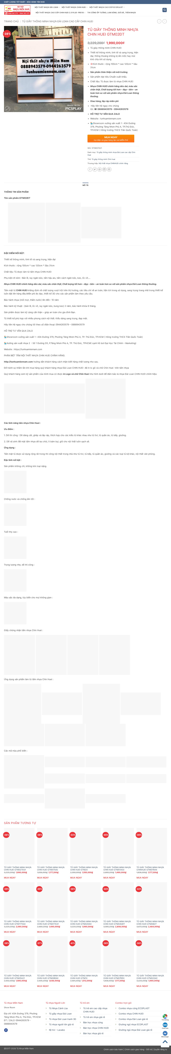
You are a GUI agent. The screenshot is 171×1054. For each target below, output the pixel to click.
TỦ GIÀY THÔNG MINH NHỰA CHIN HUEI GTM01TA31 (51, 922)
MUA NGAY (10, 877)
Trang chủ (11, 21)
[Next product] (159, 21)
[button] (164, 10)
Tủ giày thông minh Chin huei (103, 159)
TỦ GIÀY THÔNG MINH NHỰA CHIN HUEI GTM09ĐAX (51, 976)
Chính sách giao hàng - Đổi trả (138, 1049)
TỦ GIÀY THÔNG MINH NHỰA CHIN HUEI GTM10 (84, 976)
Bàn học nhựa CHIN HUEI (96, 1028)
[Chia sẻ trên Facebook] (90, 169)
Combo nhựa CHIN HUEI (131, 1013)
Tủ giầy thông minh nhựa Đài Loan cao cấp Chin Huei (57, 21)
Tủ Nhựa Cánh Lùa (58, 1008)
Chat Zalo (165, 1028)
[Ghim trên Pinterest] (99, 169)
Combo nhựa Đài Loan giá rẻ (133, 1019)
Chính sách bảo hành (113, 1049)
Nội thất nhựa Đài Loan (46, 7)
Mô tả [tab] (85, 185)
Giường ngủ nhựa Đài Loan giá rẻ (135, 1030)
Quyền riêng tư (160, 1049)
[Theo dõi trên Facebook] (6, 1030)
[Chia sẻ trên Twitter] (95, 169)
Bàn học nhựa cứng (93, 1022)
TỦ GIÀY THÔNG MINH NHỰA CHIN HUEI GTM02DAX (84, 922)
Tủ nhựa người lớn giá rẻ (61, 1024)
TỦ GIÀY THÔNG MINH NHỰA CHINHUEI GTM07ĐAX (150, 868)
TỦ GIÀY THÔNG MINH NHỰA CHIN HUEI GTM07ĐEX (117, 976)
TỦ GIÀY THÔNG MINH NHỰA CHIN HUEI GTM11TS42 (17, 922)
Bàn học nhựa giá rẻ (93, 1033)
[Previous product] (164, 21)
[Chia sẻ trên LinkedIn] (104, 169)
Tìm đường (165, 1020)
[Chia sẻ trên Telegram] (109, 169)
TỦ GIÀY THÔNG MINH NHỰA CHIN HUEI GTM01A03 (117, 868)
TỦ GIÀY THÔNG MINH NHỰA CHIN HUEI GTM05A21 (17, 976)
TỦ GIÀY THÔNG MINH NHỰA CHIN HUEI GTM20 (84, 868)
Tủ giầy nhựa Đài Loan (60, 1013)
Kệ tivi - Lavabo (57, 1030)
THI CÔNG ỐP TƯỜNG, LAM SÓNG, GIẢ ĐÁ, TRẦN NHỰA (111, 13)
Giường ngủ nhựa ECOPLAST (133, 1024)
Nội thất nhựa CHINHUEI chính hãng (113, 163)
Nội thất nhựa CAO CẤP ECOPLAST (106, 7)
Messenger (165, 1036)
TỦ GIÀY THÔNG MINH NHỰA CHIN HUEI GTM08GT (150, 922)
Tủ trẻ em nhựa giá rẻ (94, 1017)
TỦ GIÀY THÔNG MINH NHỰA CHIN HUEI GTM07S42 (51, 868)
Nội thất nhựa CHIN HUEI (74, 7)
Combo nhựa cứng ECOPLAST (134, 1008)
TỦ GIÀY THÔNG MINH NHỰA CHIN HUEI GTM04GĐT (117, 922)
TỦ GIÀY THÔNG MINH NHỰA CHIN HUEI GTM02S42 (150, 976)
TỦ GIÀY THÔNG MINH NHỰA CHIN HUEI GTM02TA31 (17, 868)
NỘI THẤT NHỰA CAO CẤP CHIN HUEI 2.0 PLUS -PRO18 (60, 13)
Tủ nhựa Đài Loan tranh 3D (62, 1019)
